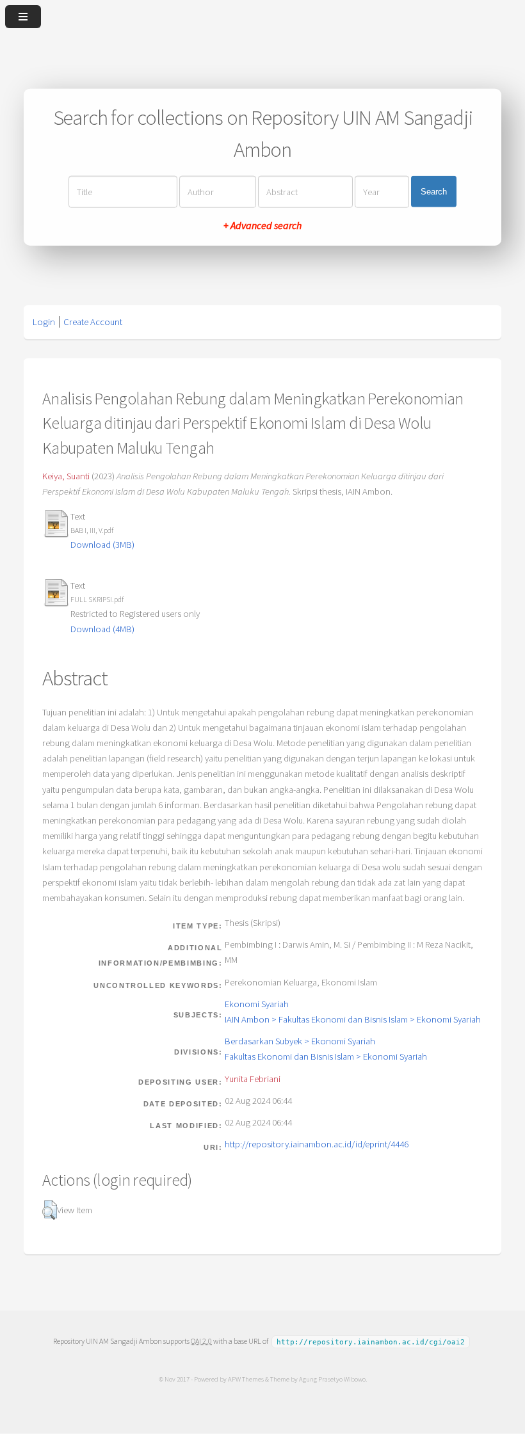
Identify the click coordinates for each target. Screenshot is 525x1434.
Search (434, 191)
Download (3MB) (102, 544)
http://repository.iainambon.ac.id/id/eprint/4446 (316, 1144)
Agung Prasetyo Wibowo (332, 1378)
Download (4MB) (102, 629)
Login (44, 322)
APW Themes (246, 1378)
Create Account (92, 322)
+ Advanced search (262, 224)
